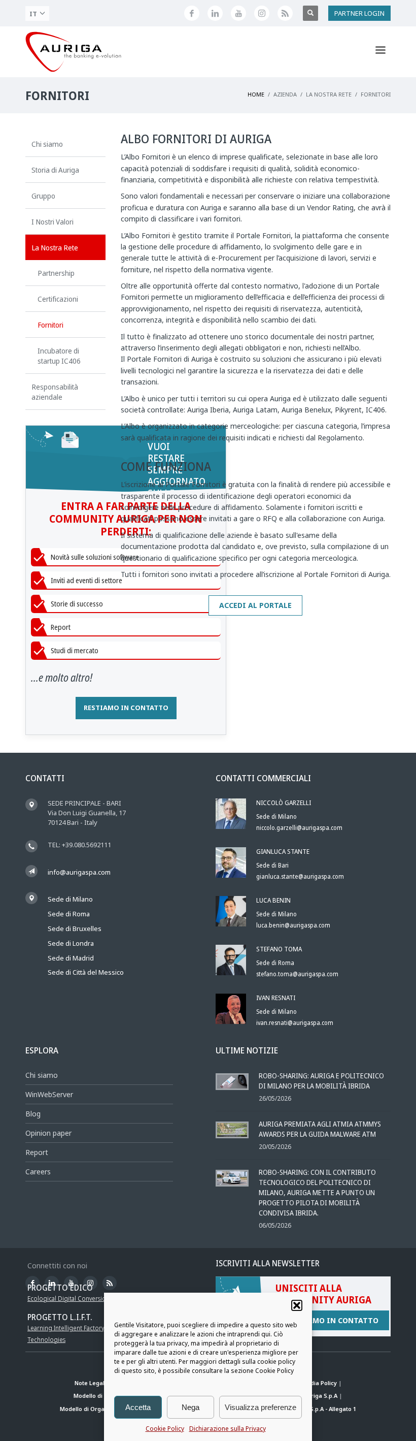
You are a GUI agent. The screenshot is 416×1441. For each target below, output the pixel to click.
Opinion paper (48, 1133)
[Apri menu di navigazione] (380, 51)
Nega (190, 1407)
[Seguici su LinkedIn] (215, 13)
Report (36, 1152)
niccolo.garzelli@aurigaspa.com (299, 827)
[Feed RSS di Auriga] (285, 13)
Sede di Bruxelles (74, 928)
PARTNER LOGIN (359, 13)
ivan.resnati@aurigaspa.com (294, 1022)
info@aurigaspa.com (79, 872)
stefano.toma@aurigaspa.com (297, 974)
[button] (297, 1305)
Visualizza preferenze (260, 1407)
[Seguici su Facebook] (191, 13)
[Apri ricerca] (310, 13)
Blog (33, 1113)
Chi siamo (41, 1075)
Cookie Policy (165, 1428)
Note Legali (90, 1383)
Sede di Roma (69, 913)
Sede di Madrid (71, 958)
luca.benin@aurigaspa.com (293, 925)
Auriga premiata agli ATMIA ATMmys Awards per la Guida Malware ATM (320, 1129)
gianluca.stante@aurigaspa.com (300, 876)
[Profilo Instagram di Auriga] (261, 13)
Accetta (138, 1407)
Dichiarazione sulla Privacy (227, 1428)
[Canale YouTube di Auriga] (238, 13)
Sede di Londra (71, 943)
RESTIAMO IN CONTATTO (126, 707)
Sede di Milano (70, 899)
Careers (38, 1171)
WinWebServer (49, 1094)
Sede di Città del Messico (86, 972)
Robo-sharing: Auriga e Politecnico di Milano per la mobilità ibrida (321, 1081)
